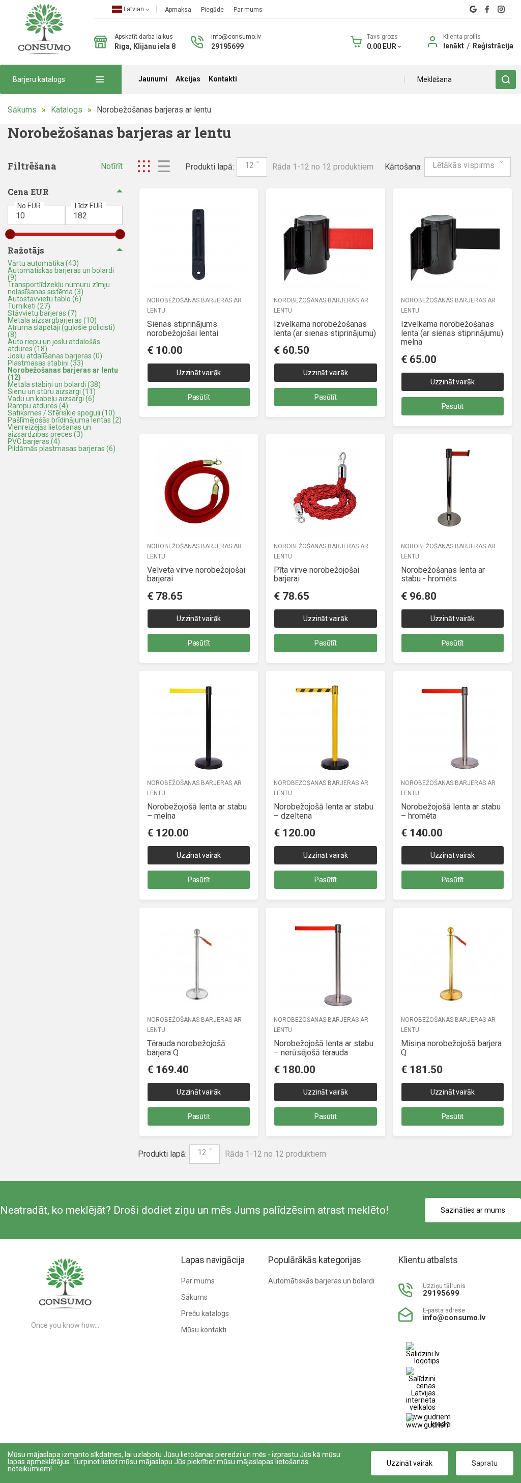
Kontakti (223, 79)
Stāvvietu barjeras (42, 313)
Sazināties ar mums (473, 1210)
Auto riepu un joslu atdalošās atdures (54, 345)
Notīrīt (112, 166)
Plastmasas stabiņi (45, 363)
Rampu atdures (38, 406)
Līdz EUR (89, 205)
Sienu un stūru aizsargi (52, 391)
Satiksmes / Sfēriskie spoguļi (61, 413)
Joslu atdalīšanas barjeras (55, 356)
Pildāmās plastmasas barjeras (61, 448)
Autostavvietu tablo (44, 299)
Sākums (22, 110)
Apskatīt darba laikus (143, 36)
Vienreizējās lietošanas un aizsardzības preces (49, 430)
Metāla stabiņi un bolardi (54, 384)
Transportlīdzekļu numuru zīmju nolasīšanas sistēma (59, 288)
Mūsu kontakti (203, 1330)
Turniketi (29, 306)
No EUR (29, 205)
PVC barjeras (34, 441)
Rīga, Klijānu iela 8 (145, 46)
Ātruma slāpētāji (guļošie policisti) (61, 331)
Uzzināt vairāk (199, 373)
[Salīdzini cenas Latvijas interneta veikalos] (413, 1389)
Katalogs (66, 110)
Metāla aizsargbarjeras (52, 320)
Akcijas (188, 79)
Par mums (248, 9)
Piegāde (213, 9)
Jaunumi (152, 79)
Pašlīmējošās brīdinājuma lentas (65, 420)
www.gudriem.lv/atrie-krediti (428, 1420)
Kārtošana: (403, 167)
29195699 (227, 46)
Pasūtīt (199, 397)
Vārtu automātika (43, 263)
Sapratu (485, 1463)
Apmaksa (179, 9)
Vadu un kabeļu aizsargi (51, 399)
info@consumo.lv (236, 36)
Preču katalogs (205, 1313)
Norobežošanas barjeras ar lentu (154, 110)
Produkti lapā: (209, 167)
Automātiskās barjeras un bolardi (61, 274)
